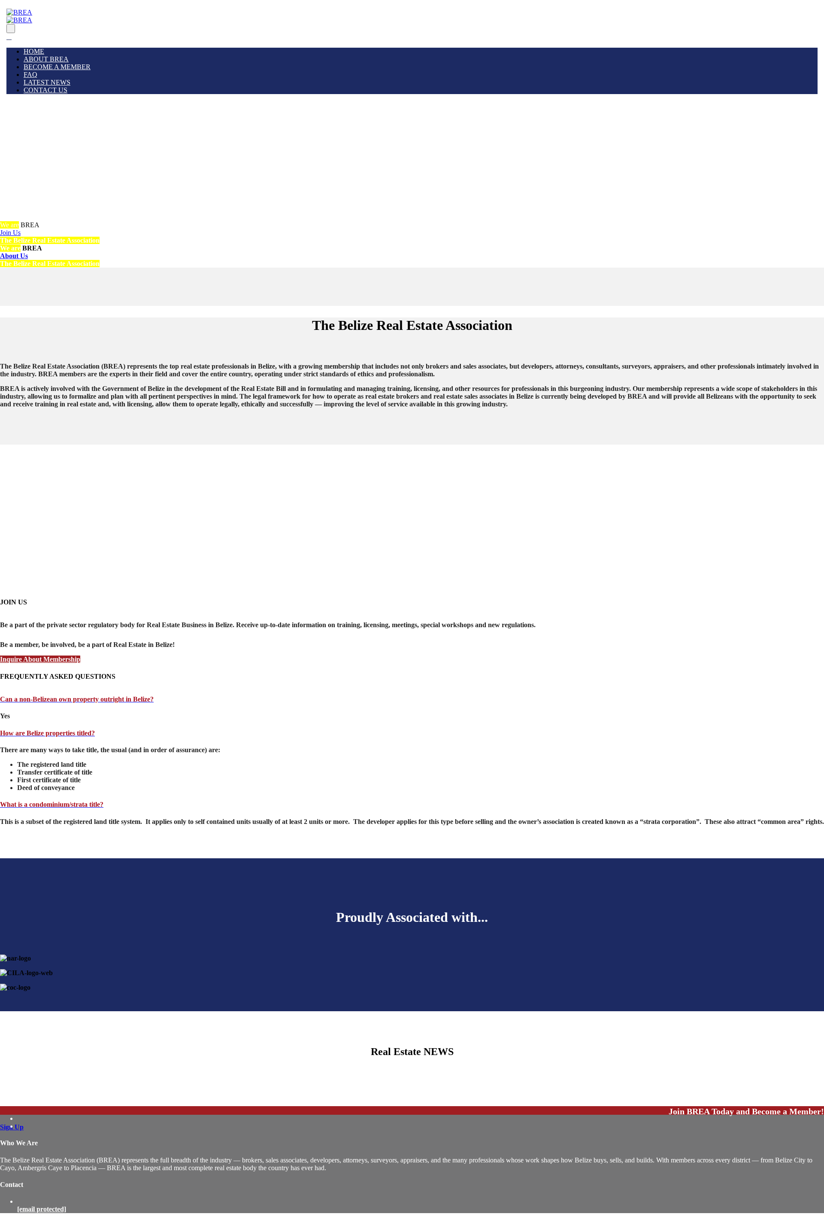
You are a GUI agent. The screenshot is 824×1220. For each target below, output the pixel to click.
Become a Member (57, 66)
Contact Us (45, 90)
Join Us (10, 232)
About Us (14, 255)
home (34, 51)
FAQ (30, 74)
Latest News (47, 82)
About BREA (46, 59)
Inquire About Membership (40, 659)
